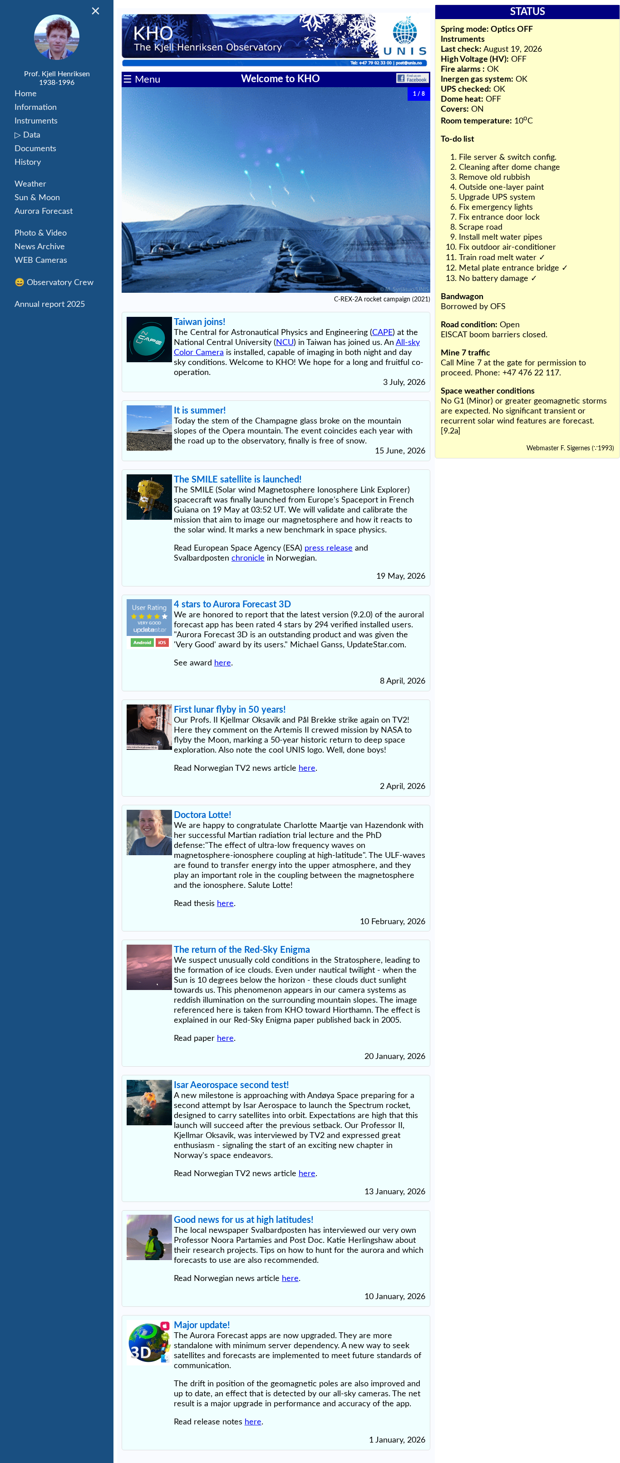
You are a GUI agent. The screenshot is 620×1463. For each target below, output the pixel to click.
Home (26, 94)
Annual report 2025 (50, 304)
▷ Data (27, 135)
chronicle (248, 558)
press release (329, 548)
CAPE (382, 333)
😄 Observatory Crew (54, 283)
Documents (35, 149)
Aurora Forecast (44, 211)
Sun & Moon (37, 198)
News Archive (40, 247)
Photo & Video (41, 233)
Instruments (36, 121)
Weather (30, 184)
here (222, 663)
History (28, 162)
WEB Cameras (41, 260)
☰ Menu (141, 79)
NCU (285, 343)
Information (36, 107)
